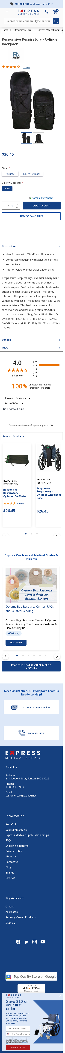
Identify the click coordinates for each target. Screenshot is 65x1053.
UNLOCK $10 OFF (18, 1047)
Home (5, 29)
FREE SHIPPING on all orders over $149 (34, 4)
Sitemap (10, 922)
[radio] (46, 362)
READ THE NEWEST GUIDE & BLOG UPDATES (31, 666)
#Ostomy (13, 633)
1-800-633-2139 (15, 787)
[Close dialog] (60, 995)
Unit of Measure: (12, 183)
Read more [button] (16, 642)
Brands (10, 872)
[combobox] (8, 1034)
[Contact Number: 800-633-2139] (46, 12)
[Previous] (5, 656)
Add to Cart (41, 205)
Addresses (12, 912)
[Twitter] (26, 942)
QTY (7, 206)
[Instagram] (34, 942)
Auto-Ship (11, 824)
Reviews (10, 878)
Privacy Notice (14, 851)
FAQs (9, 840)
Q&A (5, 347)
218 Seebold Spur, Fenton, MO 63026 (27, 778)
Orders (10, 906)
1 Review (26, 67)
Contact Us (12, 862)
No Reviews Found (13, 409)
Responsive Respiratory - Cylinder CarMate (14, 493)
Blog (8, 867)
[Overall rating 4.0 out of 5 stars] (11, 67)
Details (6, 340)
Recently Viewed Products (21, 917)
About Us (11, 856)
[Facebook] (18, 942)
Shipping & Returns (17, 845)
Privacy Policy (24, 1042)
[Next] (57, 656)
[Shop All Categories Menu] (7, 12)
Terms (7, 1043)
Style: (6, 168)
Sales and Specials (16, 829)
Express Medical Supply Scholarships (27, 835)
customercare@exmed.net (21, 795)
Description (9, 246)
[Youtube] (43, 942)
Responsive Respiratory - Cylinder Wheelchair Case (49, 493)
